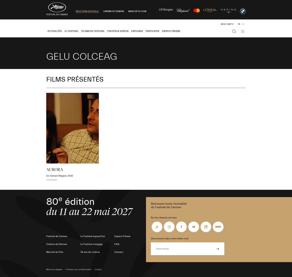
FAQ (116, 244)
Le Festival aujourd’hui (92, 236)
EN (243, 24)
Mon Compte (227, 24)
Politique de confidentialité (78, 269)
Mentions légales (54, 269)
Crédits (98, 269)
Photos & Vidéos (118, 31)
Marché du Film (54, 252)
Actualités (54, 31)
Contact (118, 252)
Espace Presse (171, 31)
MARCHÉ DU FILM (137, 11)
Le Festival (71, 31)
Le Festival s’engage (91, 244)
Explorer (137, 31)
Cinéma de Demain (56, 244)
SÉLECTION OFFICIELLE (87, 11)
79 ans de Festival (93, 31)
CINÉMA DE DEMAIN (113, 11)
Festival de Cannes (56, 236)
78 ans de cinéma (90, 252)
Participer (152, 31)
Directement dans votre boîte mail (169, 238)
